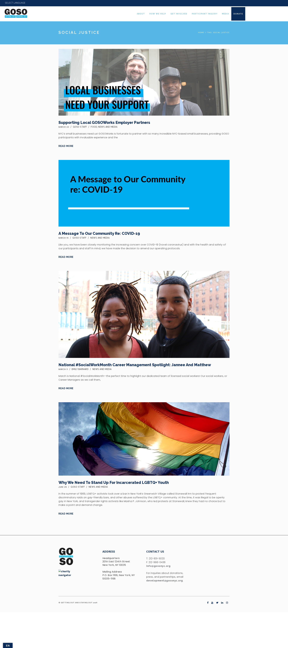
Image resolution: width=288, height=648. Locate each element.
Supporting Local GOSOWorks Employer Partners (104, 122)
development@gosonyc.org (164, 580)
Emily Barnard (80, 369)
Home (201, 32)
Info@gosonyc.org (158, 566)
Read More (66, 146)
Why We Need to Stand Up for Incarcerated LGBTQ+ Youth (113, 482)
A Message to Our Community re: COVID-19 (99, 233)
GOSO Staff (80, 127)
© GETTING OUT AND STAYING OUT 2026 (77, 603)
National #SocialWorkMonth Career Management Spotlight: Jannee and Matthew (134, 365)
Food (94, 127)
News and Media (107, 127)
